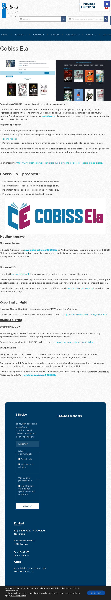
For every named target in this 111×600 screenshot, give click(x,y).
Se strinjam (96, 593)
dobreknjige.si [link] (10, 139)
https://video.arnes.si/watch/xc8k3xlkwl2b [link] (75, 342)
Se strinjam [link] (24, 593)
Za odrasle (26, 459)
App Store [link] (73, 288)
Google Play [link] (87, 288)
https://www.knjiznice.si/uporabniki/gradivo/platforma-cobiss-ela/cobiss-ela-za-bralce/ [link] (59, 163)
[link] (107, 4)
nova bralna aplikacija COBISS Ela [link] (39, 375)
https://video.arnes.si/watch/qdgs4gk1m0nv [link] (85, 314)
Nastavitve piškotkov (18, 596)
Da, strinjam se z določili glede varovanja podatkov (26, 490)
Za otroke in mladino (25, 465)
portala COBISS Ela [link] (20, 274)
